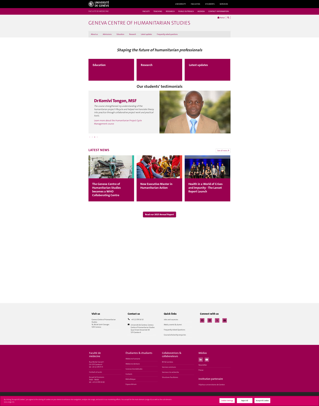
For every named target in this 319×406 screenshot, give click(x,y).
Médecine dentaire (133, 364)
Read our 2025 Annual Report (159, 214)
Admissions (107, 34)
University (180, 4)
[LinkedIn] (209, 320)
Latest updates (146, 34)
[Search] (228, 17)
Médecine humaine (133, 359)
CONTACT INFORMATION (218, 11)
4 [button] (97, 137)
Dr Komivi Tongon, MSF (115, 101)
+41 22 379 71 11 (97, 367)
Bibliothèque (130, 379)
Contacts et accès (95, 372)
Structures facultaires (170, 377)
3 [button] (94, 137)
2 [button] (92, 137)
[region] (159, 401)
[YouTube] (224, 320)
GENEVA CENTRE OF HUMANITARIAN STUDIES (139, 22)
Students (210, 4)
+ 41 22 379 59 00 (98, 382)
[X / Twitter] (217, 320)
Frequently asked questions (167, 34)
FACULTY (146, 11)
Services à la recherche (170, 372)
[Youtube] (207, 359)
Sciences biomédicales (134, 369)
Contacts (129, 374)
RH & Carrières (167, 362)
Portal (222, 17)
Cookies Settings (227, 401)
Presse (201, 370)
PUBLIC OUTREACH (186, 11)
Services (224, 4)
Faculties (195, 4)
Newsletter (203, 365)
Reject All (244, 401)
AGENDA (201, 11)
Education (120, 34)
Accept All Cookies (262, 401)
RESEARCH (170, 11)
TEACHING (157, 11)
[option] (159, 112)
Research (132, 34)
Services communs (169, 367)
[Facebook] (202, 320)
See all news (222, 150)
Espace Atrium (131, 384)
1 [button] (89, 137)
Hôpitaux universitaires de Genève (212, 384)
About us (94, 34)
